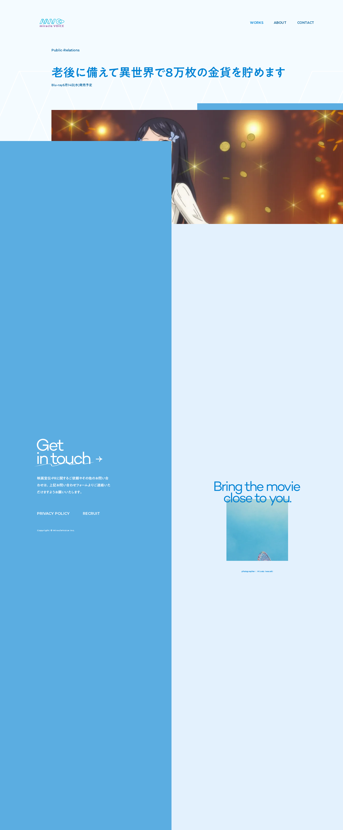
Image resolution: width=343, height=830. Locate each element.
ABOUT (280, 23)
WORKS (256, 23)
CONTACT (305, 23)
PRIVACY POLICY (53, 513)
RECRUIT (91, 513)
